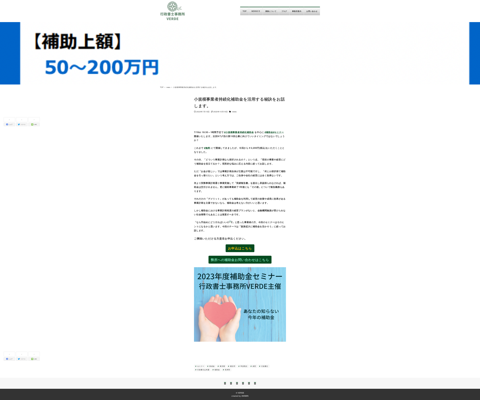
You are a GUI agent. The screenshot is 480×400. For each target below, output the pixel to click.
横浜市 (232, 366)
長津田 (227, 369)
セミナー (200, 366)
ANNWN (245, 396)
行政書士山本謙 (203, 369)
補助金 (217, 369)
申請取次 (243, 366)
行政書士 (264, 366)
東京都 (222, 366)
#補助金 (269, 132)
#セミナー (278, 132)
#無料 (207, 148)
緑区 (254, 366)
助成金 (211, 366)
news (234, 111)
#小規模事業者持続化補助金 (239, 132)
